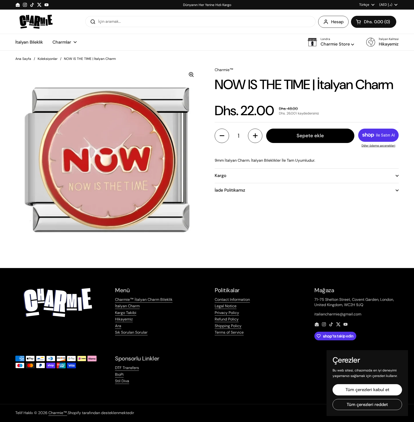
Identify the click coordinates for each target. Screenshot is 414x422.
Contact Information (232, 299)
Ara (118, 325)
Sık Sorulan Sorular (131, 332)
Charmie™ (57, 412)
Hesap (337, 22)
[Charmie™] (35, 21)
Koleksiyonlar (48, 59)
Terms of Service (229, 332)
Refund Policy (227, 319)
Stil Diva (122, 380)
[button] (373, 22)
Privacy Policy (227, 312)
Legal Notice (225, 305)
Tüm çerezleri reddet (367, 404)
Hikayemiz (124, 319)
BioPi (119, 374)
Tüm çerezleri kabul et (367, 390)
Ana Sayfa (23, 59)
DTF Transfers (127, 367)
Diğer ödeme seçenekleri (378, 146)
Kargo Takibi (125, 312)
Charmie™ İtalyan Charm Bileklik (143, 299)
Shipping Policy (228, 325)
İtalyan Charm (127, 305)
